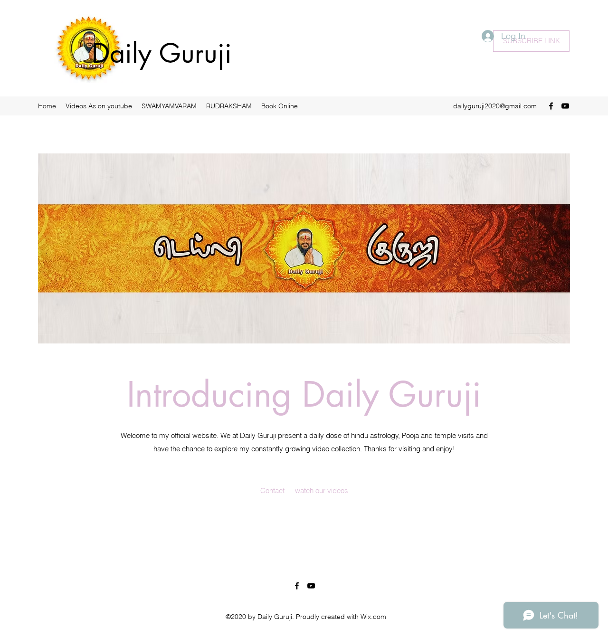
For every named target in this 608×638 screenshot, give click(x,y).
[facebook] (551, 106)
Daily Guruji (162, 53)
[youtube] (565, 106)
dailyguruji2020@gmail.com (495, 106)
